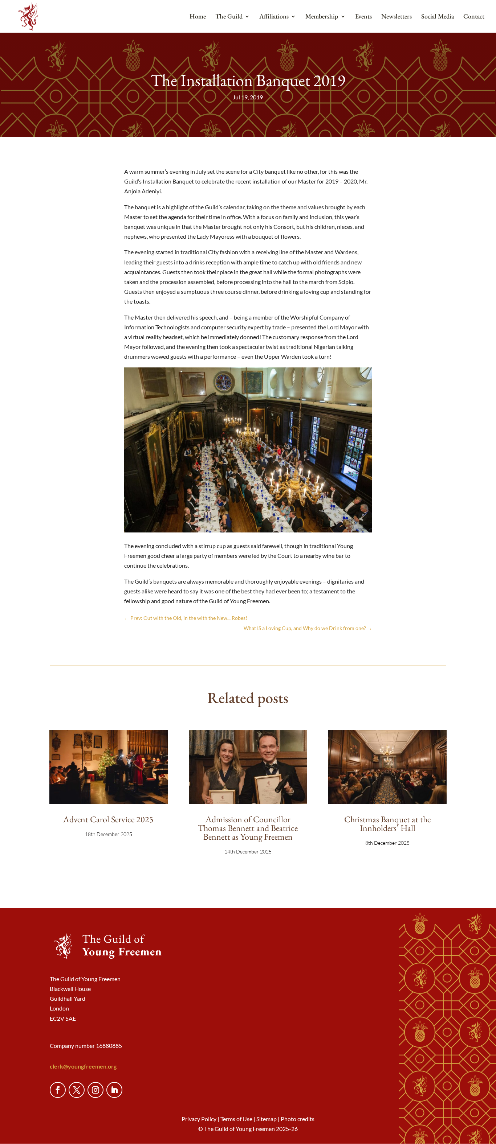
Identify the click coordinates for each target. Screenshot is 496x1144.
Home (198, 17)
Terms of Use (236, 1118)
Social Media (437, 17)
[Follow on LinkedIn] (114, 1090)
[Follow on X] (77, 1090)
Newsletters (396, 17)
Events (363, 17)
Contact (473, 17)
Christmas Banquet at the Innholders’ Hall (387, 824)
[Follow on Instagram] (95, 1090)
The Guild (229, 17)
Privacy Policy (199, 1118)
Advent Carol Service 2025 (108, 819)
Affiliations (274, 17)
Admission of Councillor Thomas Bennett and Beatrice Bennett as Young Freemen (248, 828)
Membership (321, 17)
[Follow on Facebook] (58, 1090)
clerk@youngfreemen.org (83, 1066)
